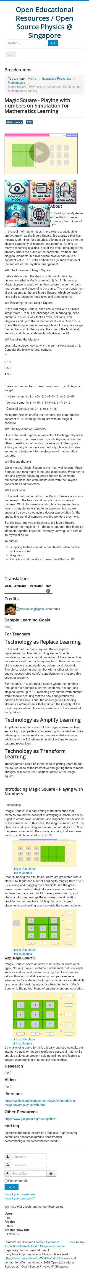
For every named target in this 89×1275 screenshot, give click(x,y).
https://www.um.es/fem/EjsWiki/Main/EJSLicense (37, 1258)
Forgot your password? (20, 1198)
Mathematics (14, 122)
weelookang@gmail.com (36, 609)
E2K (29, 122)
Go (53, 42)
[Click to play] (48, 590)
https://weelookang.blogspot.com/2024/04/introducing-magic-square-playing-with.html (40, 1102)
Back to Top (76, 1242)
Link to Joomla (22, 873)
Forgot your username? (20, 1194)
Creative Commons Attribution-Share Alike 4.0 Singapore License (35, 1244)
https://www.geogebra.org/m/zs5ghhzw (30, 1118)
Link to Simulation (24, 868)
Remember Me (18, 1181)
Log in (12, 1187)
